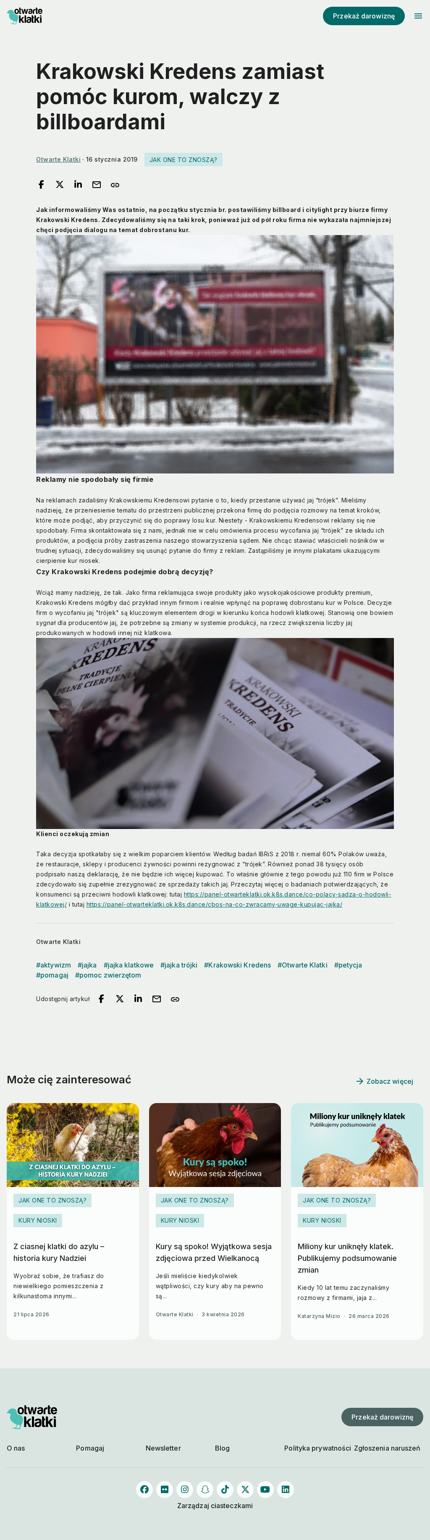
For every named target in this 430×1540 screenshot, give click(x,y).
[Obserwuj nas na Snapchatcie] (205, 1489)
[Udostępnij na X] (60, 185)
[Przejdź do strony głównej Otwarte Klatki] (32, 16)
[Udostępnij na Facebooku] (41, 185)
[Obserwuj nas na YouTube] (265, 1489)
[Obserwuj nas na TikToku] (225, 1489)
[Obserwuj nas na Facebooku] (144, 1489)
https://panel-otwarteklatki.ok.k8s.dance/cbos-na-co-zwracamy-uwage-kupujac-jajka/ (215, 904)
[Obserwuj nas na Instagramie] (184, 1489)
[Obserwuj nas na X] (245, 1489)
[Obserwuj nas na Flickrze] (164, 1489)
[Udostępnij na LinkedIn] (78, 185)
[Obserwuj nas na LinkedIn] (285, 1489)
